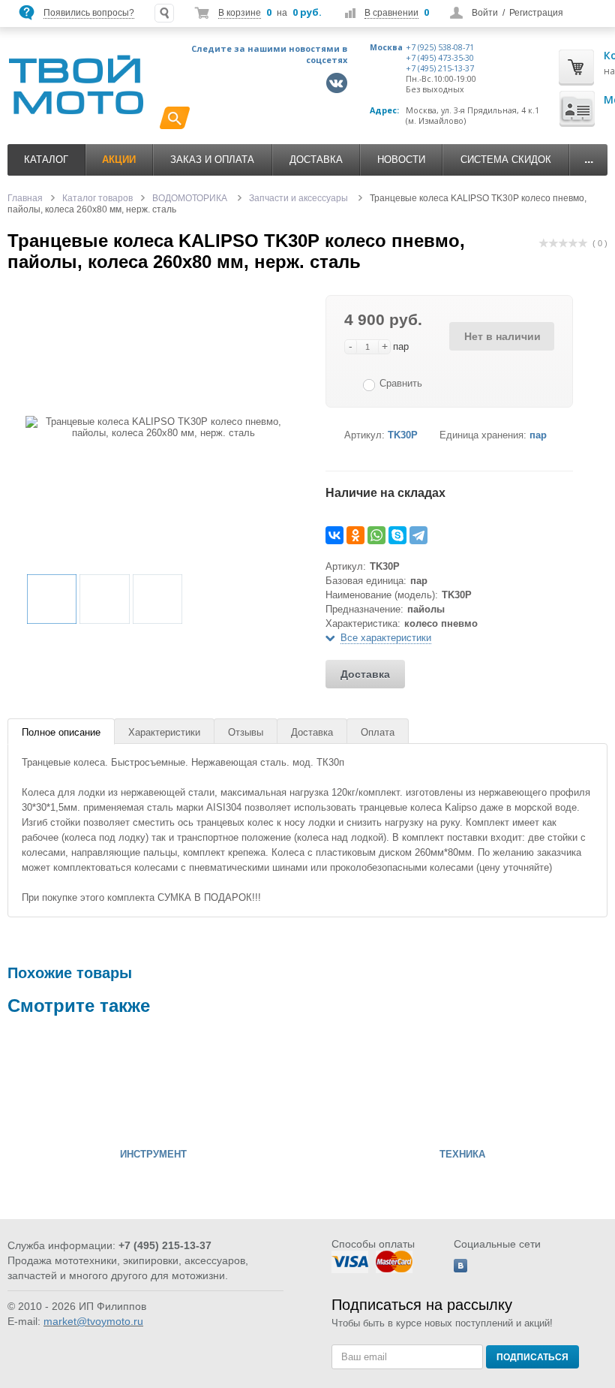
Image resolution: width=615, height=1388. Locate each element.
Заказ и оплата (212, 159)
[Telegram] (419, 535)
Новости (401, 159)
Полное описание (61, 732)
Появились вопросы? (89, 13)
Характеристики (164, 732)
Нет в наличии (502, 336)
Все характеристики (385, 637)
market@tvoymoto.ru (93, 1321)
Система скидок (505, 159)
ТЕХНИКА (462, 1154)
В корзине (239, 13)
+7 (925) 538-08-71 (440, 47)
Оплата (377, 732)
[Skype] (397, 535)
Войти (485, 13)
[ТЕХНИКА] (361, 1085)
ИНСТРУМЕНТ (153, 1154)
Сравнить (401, 383)
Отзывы (245, 732)
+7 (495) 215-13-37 (440, 68)
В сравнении (391, 13)
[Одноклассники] (355, 535)
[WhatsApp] (377, 535)
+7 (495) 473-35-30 (440, 58)
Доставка (316, 159)
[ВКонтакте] (335, 535)
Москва (386, 47)
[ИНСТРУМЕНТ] (53, 1085)
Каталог (46, 159)
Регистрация (536, 13)
